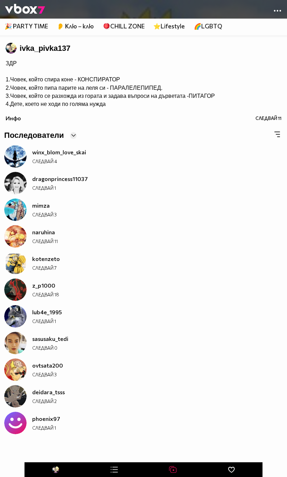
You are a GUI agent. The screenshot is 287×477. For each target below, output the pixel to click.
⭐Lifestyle (169, 26)
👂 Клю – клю (75, 26)
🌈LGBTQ (208, 26)
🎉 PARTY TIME (26, 26)
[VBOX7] (25, 9)
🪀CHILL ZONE (124, 26)
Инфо (13, 118)
